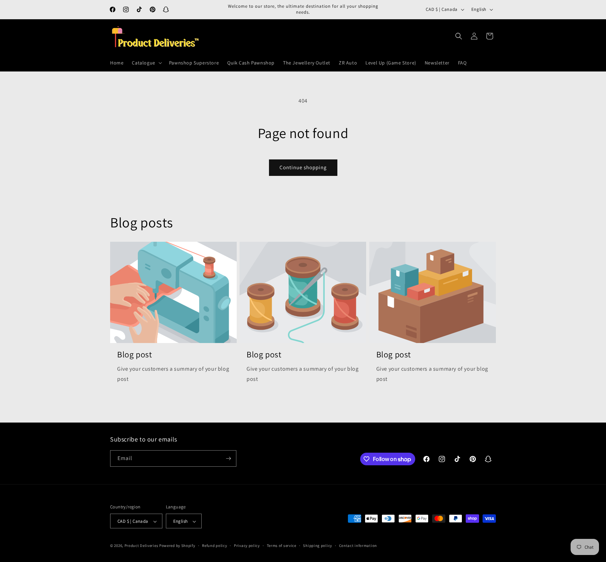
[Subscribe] (228, 458)
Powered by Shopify (177, 545)
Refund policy (214, 545)
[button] (146, 62)
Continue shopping (303, 167)
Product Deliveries (141, 545)
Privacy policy (247, 545)
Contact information (358, 545)
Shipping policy (317, 545)
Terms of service (281, 545)
